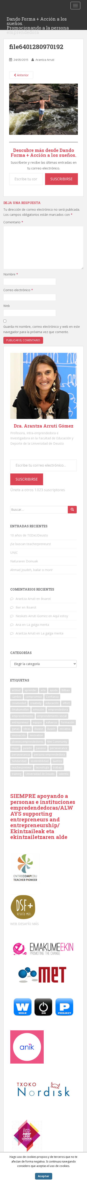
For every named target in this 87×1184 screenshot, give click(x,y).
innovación (19, 735)
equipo (37, 722)
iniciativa (65, 729)
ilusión (51, 729)
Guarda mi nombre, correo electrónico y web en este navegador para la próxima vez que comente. (41, 329)
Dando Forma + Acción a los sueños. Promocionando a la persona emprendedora (38, 20)
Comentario (13, 222)
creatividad (19, 703)
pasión (27, 748)
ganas (15, 729)
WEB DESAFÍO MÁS (24, 924)
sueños (57, 761)
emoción (38, 709)
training (16, 774)
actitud (16, 690)
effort (66, 703)
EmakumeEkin (20, 709)
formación (67, 722)
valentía (63, 774)
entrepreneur (20, 722)
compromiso (33, 697)
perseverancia (21, 754)
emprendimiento (22, 716)
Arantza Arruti (44, 60)
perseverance (58, 748)
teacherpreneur (22, 767)
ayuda (54, 690)
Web (6, 306)
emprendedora (58, 709)
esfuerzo (51, 722)
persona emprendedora (49, 754)
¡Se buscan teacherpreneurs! (30, 544)
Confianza (52, 697)
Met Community (57, 742)
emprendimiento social (52, 716)
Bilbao (66, 690)
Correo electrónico (18, 290)
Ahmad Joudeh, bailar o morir (31, 570)
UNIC (14, 552)
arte (43, 690)
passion (41, 748)
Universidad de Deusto (40, 774)
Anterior (22, 75)
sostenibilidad (40, 761)
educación (52, 703)
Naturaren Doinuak (24, 561)
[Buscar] (72, 509)
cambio (16, 697)
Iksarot (46, 599)
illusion (38, 729)
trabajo (57, 767)
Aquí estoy (60, 616)
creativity (35, 703)
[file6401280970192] (43, 109)
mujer (15, 748)
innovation (36, 735)
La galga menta (38, 624)
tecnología (42, 767)
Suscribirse (61, 179)
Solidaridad (19, 761)
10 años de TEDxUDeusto (29, 535)
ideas (26, 729)
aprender (31, 690)
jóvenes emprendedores (27, 742)
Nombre (10, 274)
